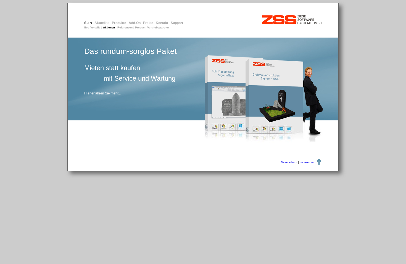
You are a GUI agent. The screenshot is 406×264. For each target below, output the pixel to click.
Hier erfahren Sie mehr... (102, 93)
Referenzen (125, 27)
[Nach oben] (319, 163)
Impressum (306, 162)
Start (88, 23)
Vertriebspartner (158, 27)
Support (177, 23)
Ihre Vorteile (92, 27)
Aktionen (109, 27)
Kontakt (162, 23)
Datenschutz (289, 162)
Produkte (119, 23)
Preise (148, 23)
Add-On (135, 23)
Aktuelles (101, 23)
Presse (140, 27)
